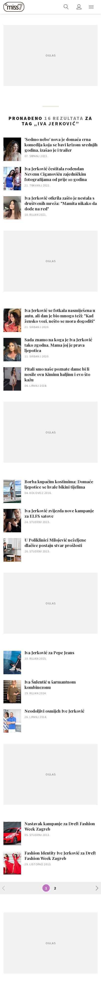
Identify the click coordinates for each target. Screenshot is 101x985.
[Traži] (66, 7)
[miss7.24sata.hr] (13, 7)
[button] (91, 7)
